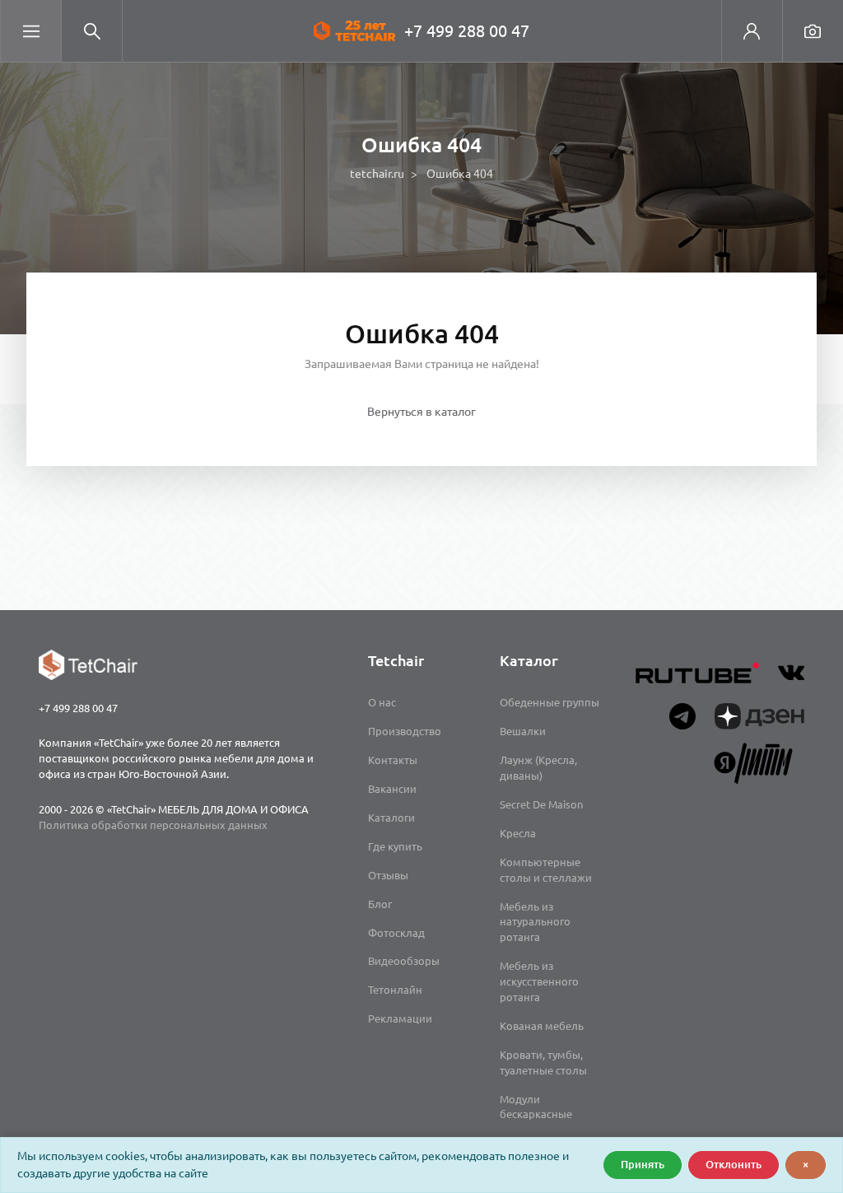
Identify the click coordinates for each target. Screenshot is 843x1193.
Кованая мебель (542, 1026)
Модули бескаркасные (536, 1107)
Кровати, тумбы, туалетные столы (543, 1062)
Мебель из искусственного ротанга (539, 981)
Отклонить (733, 1164)
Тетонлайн (395, 989)
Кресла (518, 833)
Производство (404, 731)
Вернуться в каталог (421, 411)
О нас (382, 702)
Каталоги (391, 817)
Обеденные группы (549, 702)
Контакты (392, 760)
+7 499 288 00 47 (466, 30)
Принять (642, 1164)
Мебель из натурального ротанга (535, 922)
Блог (380, 904)
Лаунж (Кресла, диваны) (538, 767)
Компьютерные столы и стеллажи (546, 869)
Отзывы (388, 875)
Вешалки (523, 731)
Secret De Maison (541, 804)
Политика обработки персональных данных (153, 825)
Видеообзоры (404, 961)
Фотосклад (396, 933)
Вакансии (392, 789)
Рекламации (400, 1018)
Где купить (395, 846)
